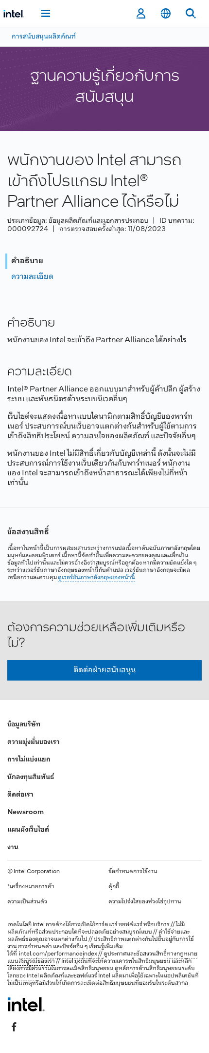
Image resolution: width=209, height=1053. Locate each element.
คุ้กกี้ (113, 886)
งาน (12, 847)
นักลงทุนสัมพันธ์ (30, 777)
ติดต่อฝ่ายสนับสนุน (104, 670)
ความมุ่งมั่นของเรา (33, 742)
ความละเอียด (32, 277)
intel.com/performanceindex (58, 954)
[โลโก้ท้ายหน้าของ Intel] (26, 1004)
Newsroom (25, 812)
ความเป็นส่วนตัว (27, 902)
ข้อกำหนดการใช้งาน (132, 871)
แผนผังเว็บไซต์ (28, 830)
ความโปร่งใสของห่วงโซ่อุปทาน (144, 902)
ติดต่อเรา (20, 795)
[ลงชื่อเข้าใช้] (140, 13)
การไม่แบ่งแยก (29, 760)
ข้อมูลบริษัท (23, 725)
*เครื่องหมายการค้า (30, 886)
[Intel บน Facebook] (14, 1027)
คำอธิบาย (27, 261)
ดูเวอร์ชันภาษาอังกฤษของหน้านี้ (96, 577)
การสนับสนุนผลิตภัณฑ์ (44, 37)
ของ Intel (27, 976)
